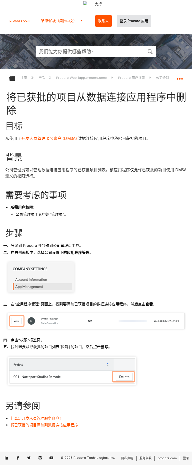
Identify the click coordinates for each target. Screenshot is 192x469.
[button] (150, 51)
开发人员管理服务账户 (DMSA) (49, 138)
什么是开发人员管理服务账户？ (36, 418)
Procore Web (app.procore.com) (82, 78)
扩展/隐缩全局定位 (180, 76)
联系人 (103, 21)
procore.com (20, 20)
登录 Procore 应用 (134, 21)
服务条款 (146, 458)
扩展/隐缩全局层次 (15, 78)
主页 (24, 78)
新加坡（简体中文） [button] (60, 21)
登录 (186, 458)
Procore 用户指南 (132, 78)
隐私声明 (127, 458)
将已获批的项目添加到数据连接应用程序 (44, 425)
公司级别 (163, 78)
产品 (42, 78)
